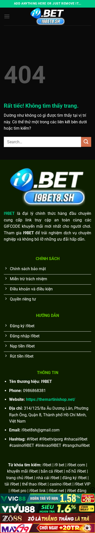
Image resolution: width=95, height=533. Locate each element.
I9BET (9, 213)
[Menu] (7, 16)
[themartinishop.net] (47, 16)
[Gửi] (86, 142)
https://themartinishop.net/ (50, 399)
